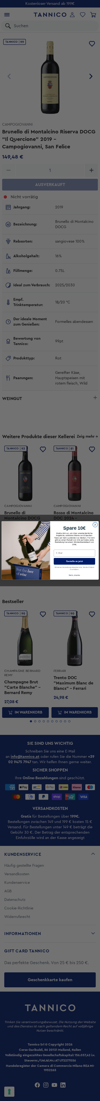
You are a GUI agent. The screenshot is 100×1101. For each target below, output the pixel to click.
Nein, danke (74, 575)
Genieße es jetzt (74, 561)
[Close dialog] (95, 524)
